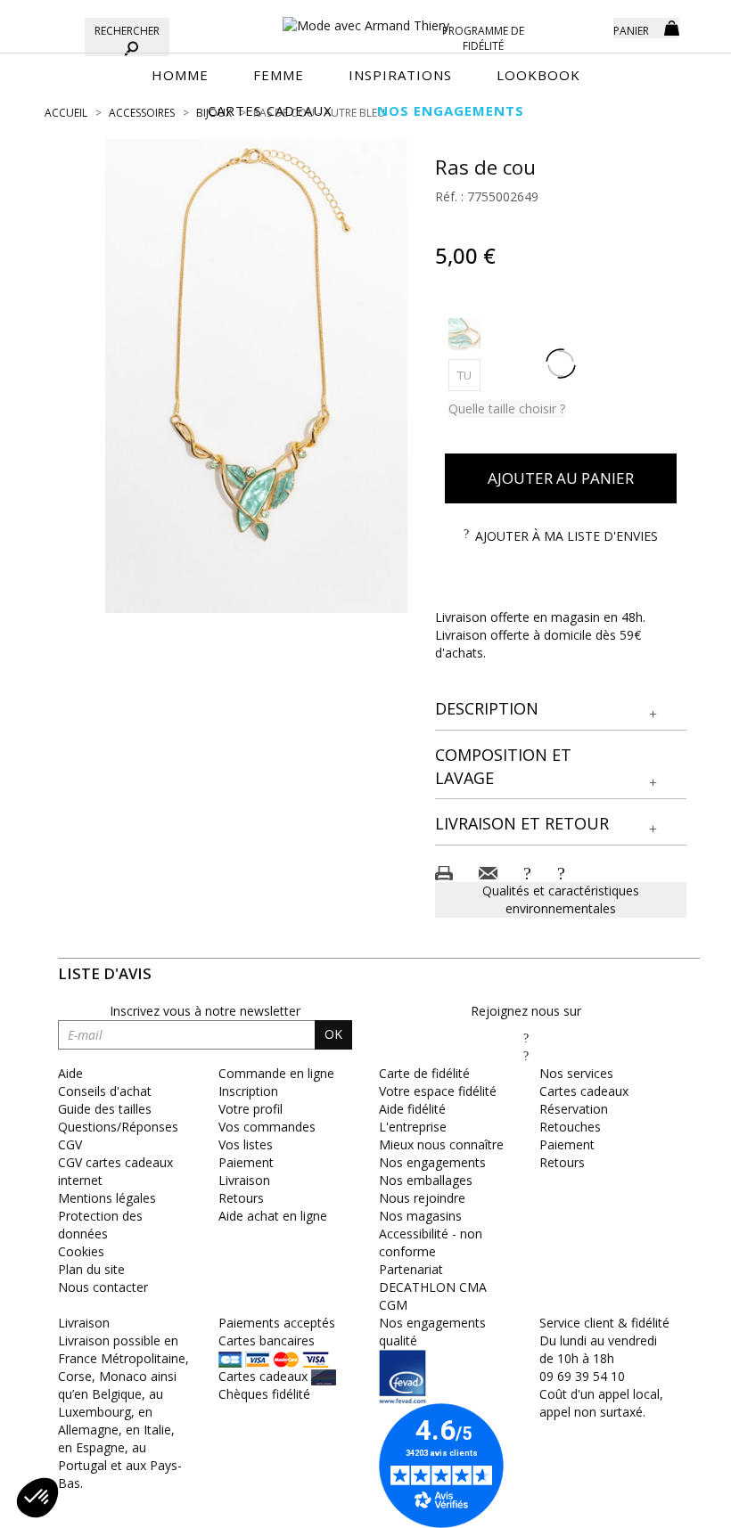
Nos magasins (420, 1215)
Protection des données (100, 1224)
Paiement (246, 1162)
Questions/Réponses (118, 1126)
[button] (561, 709)
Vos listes (245, 1144)
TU (468, 374)
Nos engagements (432, 1162)
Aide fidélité (412, 1108)
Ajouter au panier (561, 478)
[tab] (561, 710)
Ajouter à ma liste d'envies (566, 535)
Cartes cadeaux (583, 1091)
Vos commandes (267, 1126)
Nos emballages (425, 1180)
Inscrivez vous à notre (205, 1010)
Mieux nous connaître (441, 1144)
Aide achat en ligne (272, 1215)
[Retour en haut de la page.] (668, 1505)
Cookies (81, 1251)
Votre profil (250, 1108)
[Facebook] (526, 1037)
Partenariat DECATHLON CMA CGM (433, 1287)
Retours (241, 1197)
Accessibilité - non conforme (430, 1242)
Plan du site (91, 1269)
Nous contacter (103, 1287)
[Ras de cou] (256, 376)
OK (333, 1033)
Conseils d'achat (105, 1091)
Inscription (248, 1091)
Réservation (573, 1108)
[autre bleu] (464, 334)
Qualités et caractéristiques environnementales (560, 899)
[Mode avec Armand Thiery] (365, 18)
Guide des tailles (105, 1108)
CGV (70, 1144)
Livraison (244, 1180)
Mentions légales (107, 1197)
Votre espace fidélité (438, 1091)
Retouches (570, 1126)
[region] (256, 376)
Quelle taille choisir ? (506, 408)
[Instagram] (526, 1055)
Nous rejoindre (422, 1197)
